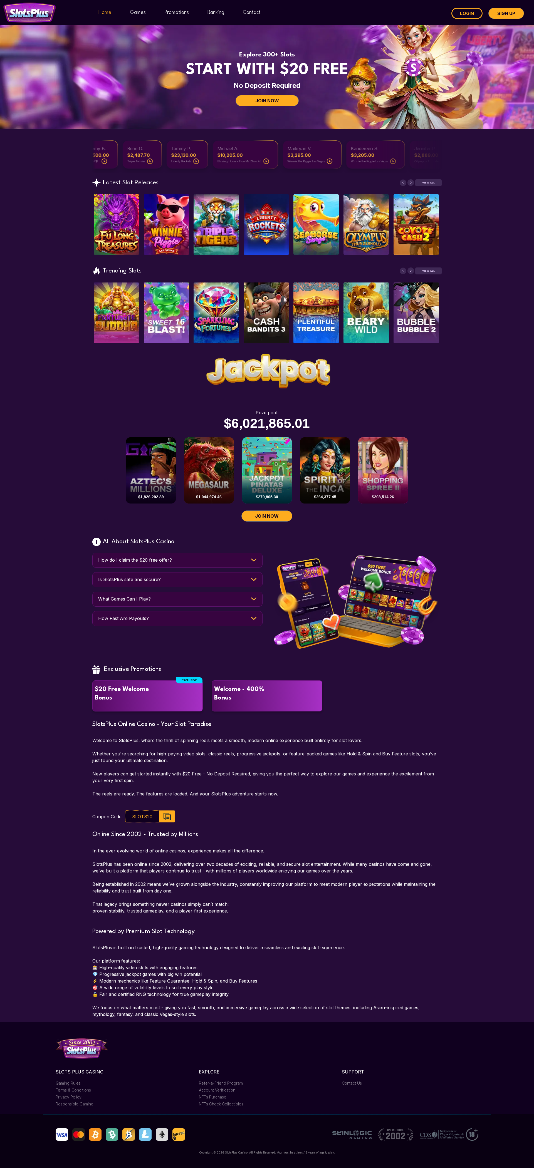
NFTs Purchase (212, 1097)
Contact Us (352, 1083)
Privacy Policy (68, 1097)
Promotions (176, 12)
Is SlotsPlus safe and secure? (129, 579)
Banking (215, 12)
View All (428, 183)
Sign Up (506, 13)
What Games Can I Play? (124, 599)
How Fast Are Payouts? (123, 618)
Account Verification (217, 1090)
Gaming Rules (68, 1083)
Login (467, 13)
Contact (252, 12)
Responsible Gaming (74, 1104)
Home (104, 12)
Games (138, 12)
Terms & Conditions (73, 1090)
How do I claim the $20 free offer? (135, 560)
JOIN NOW (267, 100)
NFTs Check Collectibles (221, 1104)
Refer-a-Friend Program (221, 1083)
